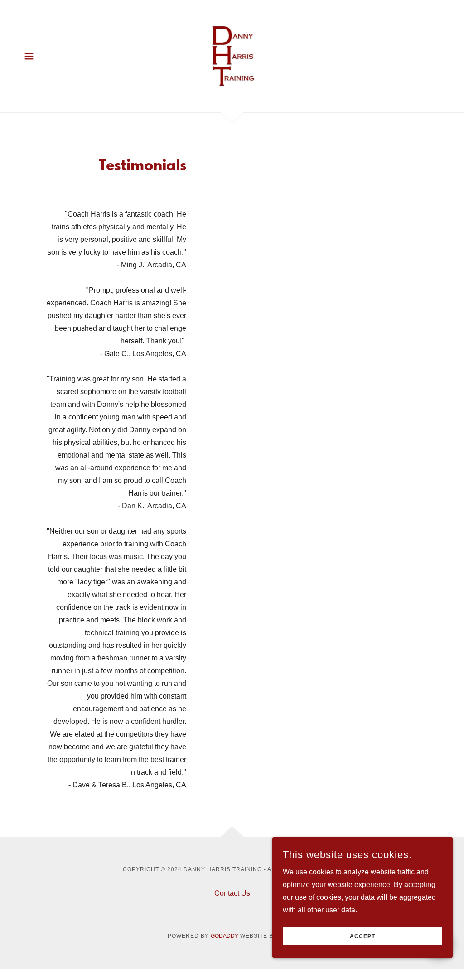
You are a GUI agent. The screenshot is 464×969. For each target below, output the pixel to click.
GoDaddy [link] (224, 936)
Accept (362, 936)
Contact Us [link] (232, 893)
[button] (29, 56)
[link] (232, 55)
